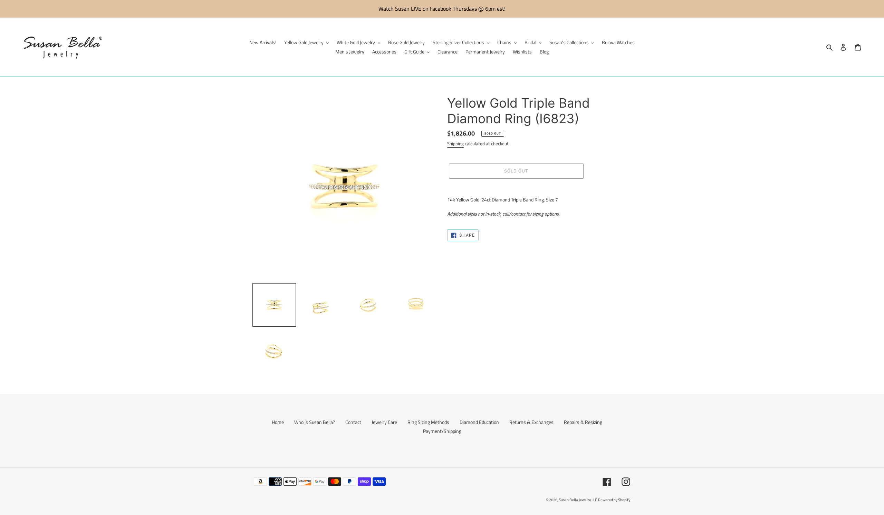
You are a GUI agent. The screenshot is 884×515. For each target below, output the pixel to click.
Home (278, 422)
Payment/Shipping (442, 431)
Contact (353, 422)
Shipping (455, 143)
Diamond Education (479, 422)
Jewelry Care (384, 422)
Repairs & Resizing (583, 422)
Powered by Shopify (614, 500)
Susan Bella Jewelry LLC (578, 500)
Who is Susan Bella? (314, 422)
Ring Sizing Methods (428, 422)
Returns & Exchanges (531, 422)
